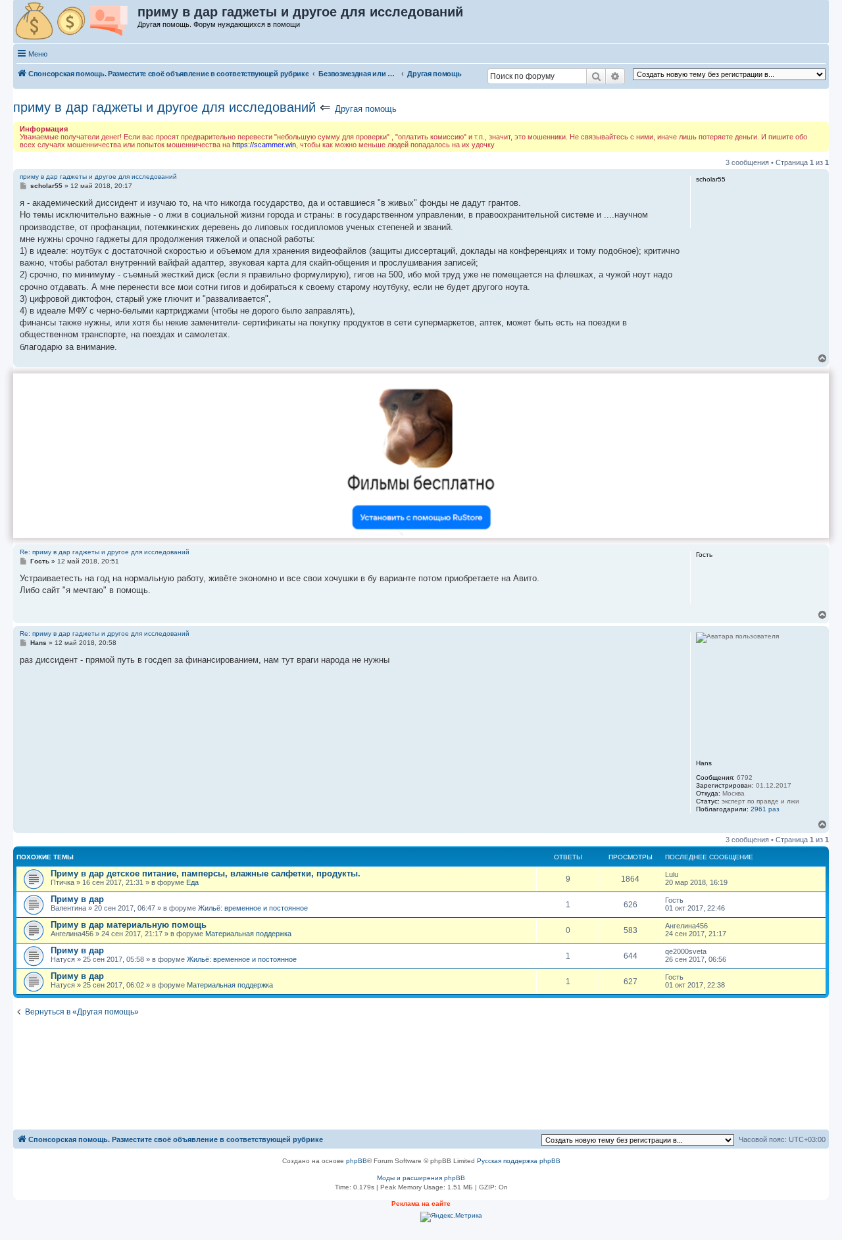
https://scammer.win (264, 145)
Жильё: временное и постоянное (253, 908)
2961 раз (765, 809)
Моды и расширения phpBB (421, 1177)
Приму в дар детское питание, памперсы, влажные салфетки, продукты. (205, 873)
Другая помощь (366, 109)
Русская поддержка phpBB (518, 1160)
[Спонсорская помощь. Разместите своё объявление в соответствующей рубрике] (75, 21)
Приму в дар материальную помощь (129, 925)
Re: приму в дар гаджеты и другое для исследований (104, 552)
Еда (192, 882)
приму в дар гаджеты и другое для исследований (164, 107)
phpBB (356, 1160)
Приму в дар (77, 899)
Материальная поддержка (248, 934)
